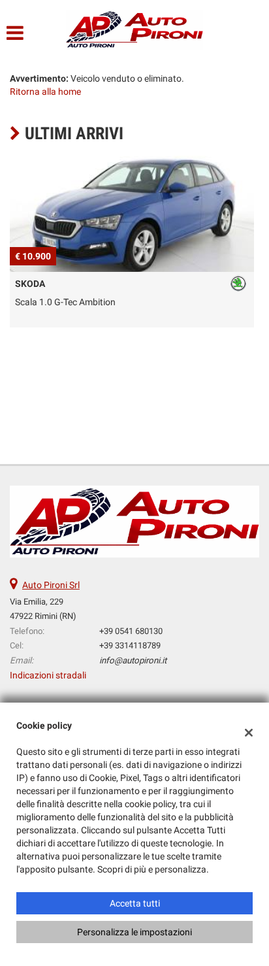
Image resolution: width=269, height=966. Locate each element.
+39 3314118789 (130, 645)
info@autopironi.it (132, 660)
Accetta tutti (135, 903)
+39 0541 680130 (131, 631)
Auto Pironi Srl (51, 585)
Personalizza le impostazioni (134, 932)
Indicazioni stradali (48, 675)
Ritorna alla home (45, 91)
